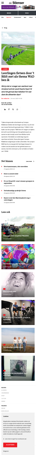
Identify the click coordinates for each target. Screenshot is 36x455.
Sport (25, 17)
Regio (27, 13)
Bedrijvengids (5, 411)
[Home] (18, 2)
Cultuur (31, 17)
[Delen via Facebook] (9, 109)
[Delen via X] (13, 109)
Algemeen (8, 17)
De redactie (5, 98)
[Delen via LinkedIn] (5, 109)
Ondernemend (17, 17)
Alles (2, 17)
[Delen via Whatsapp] (17, 109)
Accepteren (10, 445)
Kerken (3, 401)
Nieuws (9, 13)
